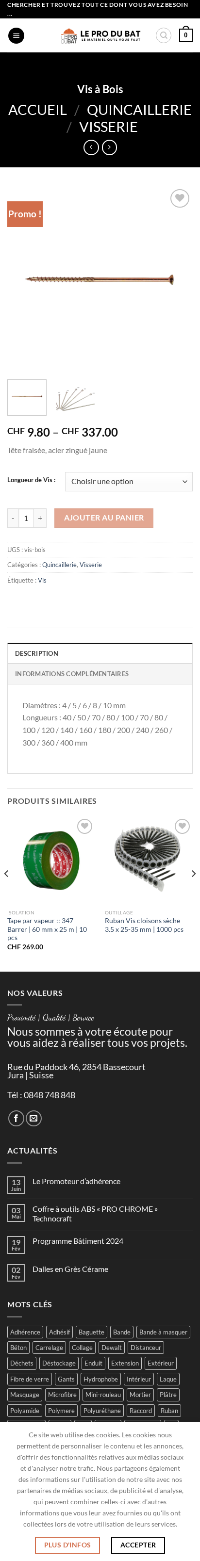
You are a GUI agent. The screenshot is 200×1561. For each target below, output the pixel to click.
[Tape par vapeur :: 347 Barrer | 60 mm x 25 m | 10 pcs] (51, 860)
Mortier (140, 1394)
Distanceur (146, 1347)
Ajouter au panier (104, 517)
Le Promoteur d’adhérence (76, 1181)
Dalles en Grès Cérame (70, 1268)
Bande (122, 1332)
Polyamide (24, 1411)
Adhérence (25, 1332)
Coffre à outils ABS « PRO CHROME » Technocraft (95, 1213)
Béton (18, 1347)
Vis (42, 580)
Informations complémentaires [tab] (72, 674)
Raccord (141, 1411)
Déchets (21, 1363)
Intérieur (139, 1379)
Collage (82, 1347)
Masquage (24, 1394)
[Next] (176, 278)
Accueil (37, 109)
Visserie (108, 126)
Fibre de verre (29, 1379)
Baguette (91, 1332)
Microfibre (62, 1394)
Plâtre (168, 1394)
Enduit (93, 1363)
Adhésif (59, 1332)
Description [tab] (36, 653)
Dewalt (111, 1347)
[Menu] (16, 36)
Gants (66, 1379)
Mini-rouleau (103, 1394)
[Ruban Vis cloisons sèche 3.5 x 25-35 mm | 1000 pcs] (149, 860)
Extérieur (161, 1363)
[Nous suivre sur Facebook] (16, 1118)
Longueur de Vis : (31, 480)
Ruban (169, 1411)
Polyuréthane (102, 1411)
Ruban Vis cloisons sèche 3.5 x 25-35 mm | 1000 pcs (144, 925)
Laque (168, 1379)
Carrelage (49, 1347)
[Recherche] (163, 35)
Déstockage (59, 1363)
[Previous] (23, 278)
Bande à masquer (163, 1332)
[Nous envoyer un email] (34, 1118)
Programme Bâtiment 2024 (78, 1240)
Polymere (61, 1411)
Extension (125, 1363)
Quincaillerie (139, 109)
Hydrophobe (100, 1379)
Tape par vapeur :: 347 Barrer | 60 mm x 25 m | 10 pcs (47, 929)
